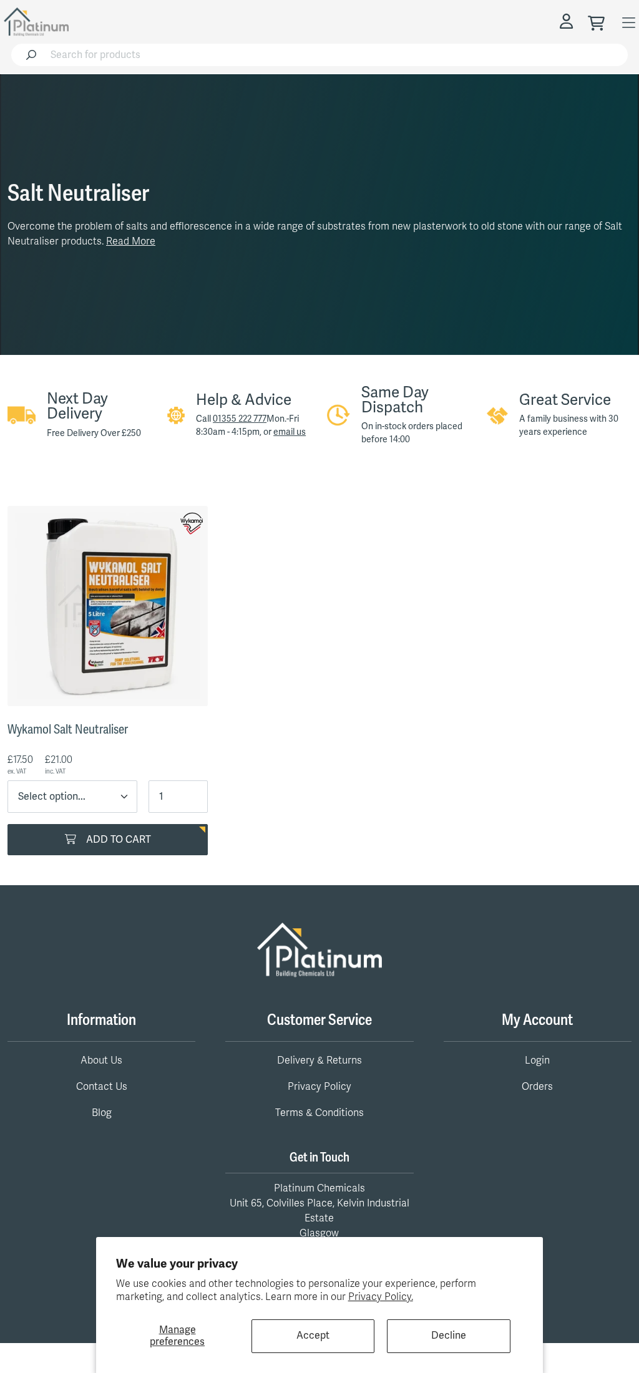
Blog (102, 1113)
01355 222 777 (239, 419)
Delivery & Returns (319, 1060)
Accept (312, 1335)
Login (537, 1060)
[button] (568, 21)
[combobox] (335, 55)
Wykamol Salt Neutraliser (67, 729)
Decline (448, 1335)
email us (289, 432)
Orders (537, 1086)
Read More (130, 241)
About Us (101, 1060)
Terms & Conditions (319, 1113)
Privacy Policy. (380, 1297)
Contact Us (101, 1086)
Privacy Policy (319, 1086)
